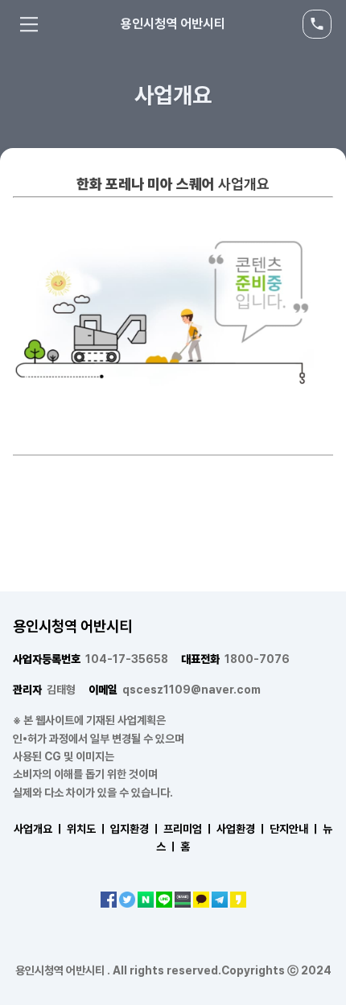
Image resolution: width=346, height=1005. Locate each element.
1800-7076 (235, 659)
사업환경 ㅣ (241, 828)
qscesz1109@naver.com (175, 689)
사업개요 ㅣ (39, 828)
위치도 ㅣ (87, 828)
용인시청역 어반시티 (173, 23)
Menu (29, 24)
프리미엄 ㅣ (188, 828)
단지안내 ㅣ (295, 828)
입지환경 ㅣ (135, 828)
